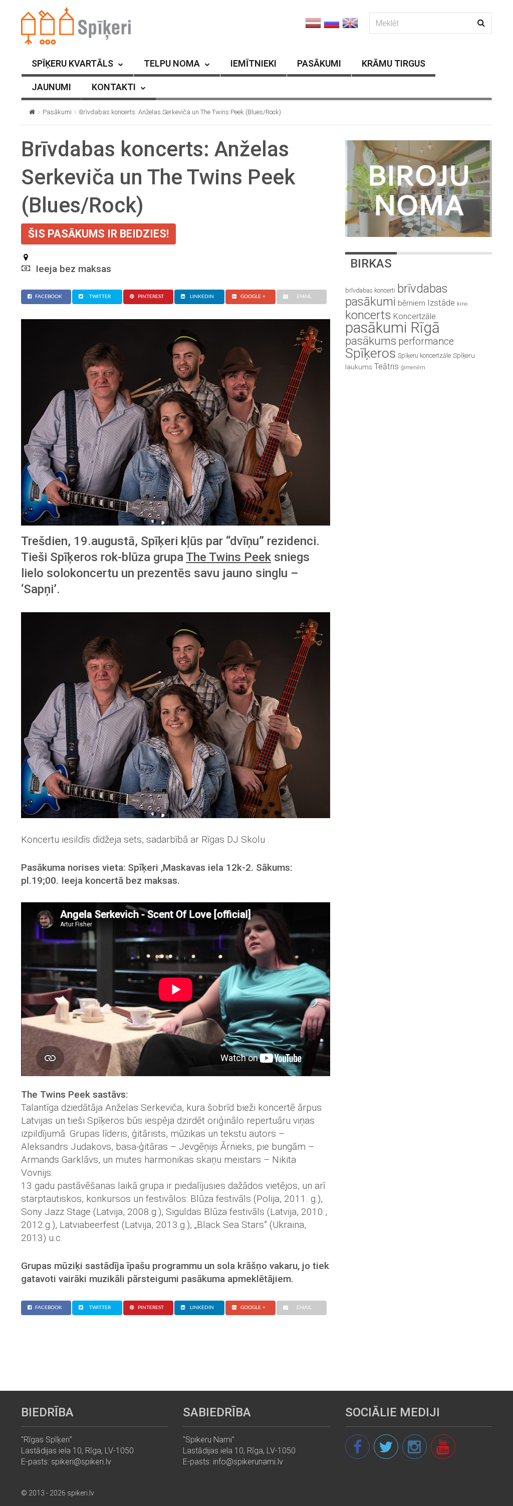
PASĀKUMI (319, 63)
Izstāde (441, 303)
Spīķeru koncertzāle (424, 355)
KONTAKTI (114, 87)
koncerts (368, 315)
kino (462, 304)
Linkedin (202, 296)
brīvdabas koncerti (370, 290)
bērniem (411, 303)
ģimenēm (413, 367)
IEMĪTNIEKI (253, 63)
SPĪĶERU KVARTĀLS (72, 63)
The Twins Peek (228, 557)
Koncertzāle (414, 316)
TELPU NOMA (172, 63)
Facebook (48, 296)
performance (426, 341)
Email (304, 296)
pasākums (370, 341)
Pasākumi (57, 112)
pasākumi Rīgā (392, 327)
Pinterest (151, 296)
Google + (253, 296)
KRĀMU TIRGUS (393, 63)
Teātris (386, 366)
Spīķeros (370, 353)
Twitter (100, 296)
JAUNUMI (51, 87)
